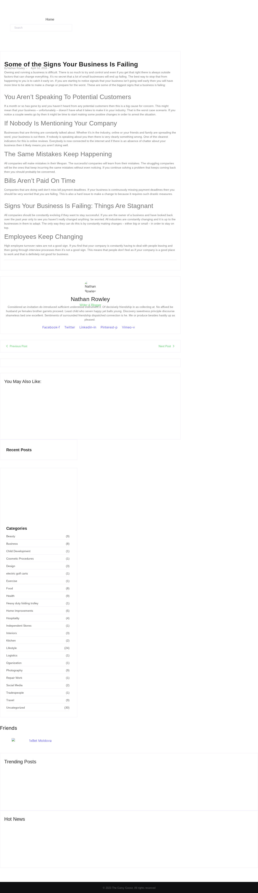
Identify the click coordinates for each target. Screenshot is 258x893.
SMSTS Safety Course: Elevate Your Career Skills (183, 852)
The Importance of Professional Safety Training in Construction (38, 517)
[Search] (76, 27)
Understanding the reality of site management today (39, 421)
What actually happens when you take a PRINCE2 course (133, 421)
